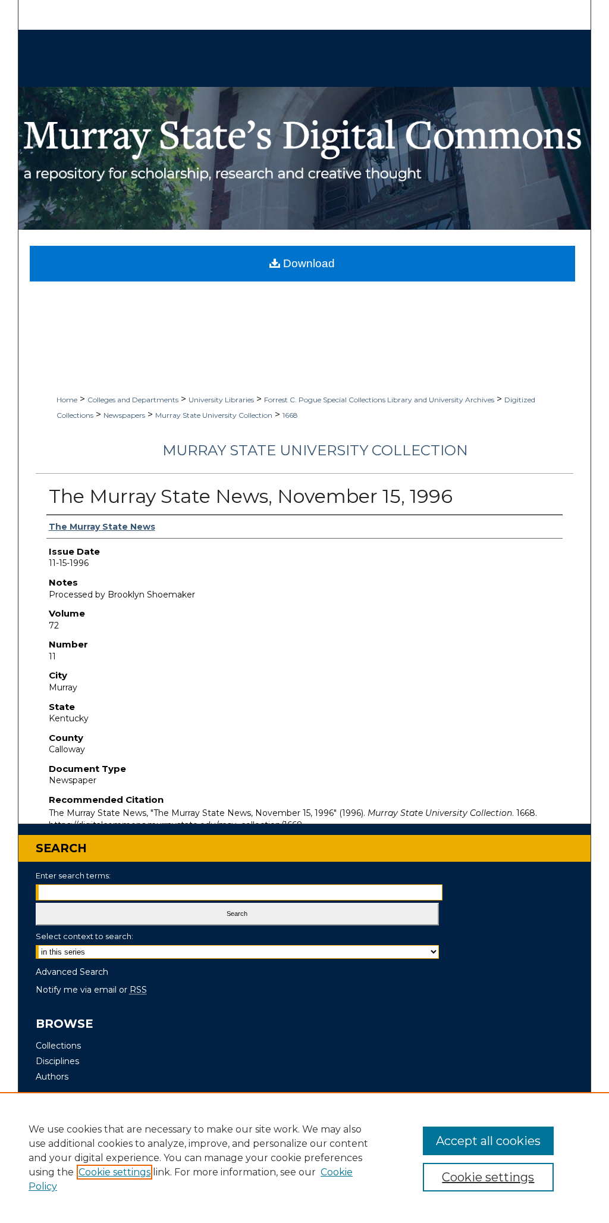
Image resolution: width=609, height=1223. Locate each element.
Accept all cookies (488, 1141)
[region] (304, 1157)
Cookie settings (114, 1172)
